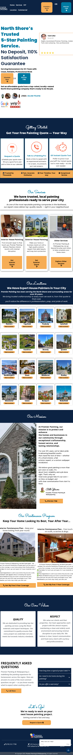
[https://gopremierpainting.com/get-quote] (61, 147)
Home (12, 5)
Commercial (22, 10)
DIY (25, 5)
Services (19, 5)
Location (13, 10)
